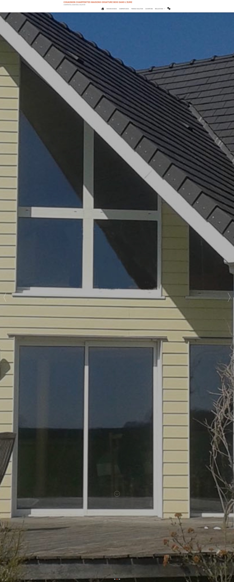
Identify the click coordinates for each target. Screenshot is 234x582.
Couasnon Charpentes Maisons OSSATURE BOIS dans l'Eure (98, 2)
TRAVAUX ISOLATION (137, 9)
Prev (5, 297)
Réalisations (159, 9)
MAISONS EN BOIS (112, 9)
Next (229, 297)
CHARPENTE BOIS (124, 9)
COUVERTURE (149, 9)
